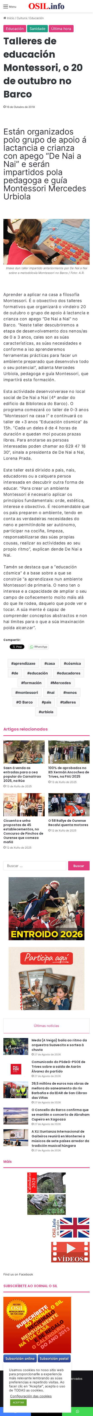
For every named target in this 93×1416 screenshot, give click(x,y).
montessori (28, 692)
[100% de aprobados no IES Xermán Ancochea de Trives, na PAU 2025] (69, 752)
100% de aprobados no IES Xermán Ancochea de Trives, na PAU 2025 (68, 772)
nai (51, 692)
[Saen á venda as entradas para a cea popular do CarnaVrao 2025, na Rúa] (24, 752)
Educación (36, 18)
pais (47, 702)
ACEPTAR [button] (18, 1402)
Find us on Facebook (18, 1274)
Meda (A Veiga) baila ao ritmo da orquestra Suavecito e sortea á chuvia (59, 1045)
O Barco (26, 702)
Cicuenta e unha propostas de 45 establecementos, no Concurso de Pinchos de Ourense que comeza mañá (23, 831)
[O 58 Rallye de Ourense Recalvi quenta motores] (69, 804)
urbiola (47, 712)
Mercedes (62, 683)
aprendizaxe (24, 663)
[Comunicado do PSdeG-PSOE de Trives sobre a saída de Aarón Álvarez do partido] (15, 1068)
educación (39, 673)
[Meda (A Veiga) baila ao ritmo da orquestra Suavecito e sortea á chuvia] (15, 1046)
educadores (69, 673)
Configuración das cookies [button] (31, 1396)
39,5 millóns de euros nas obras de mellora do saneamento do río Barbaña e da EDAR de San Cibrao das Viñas (60, 1090)
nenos (71, 692)
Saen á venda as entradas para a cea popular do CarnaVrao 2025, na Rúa (22, 774)
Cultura (22, 18)
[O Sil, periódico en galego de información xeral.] (46, 6)
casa (51, 663)
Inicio (10, 18)
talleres (69, 702)
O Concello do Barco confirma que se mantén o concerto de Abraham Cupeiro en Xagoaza (61, 1115)
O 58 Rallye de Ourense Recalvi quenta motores (68, 822)
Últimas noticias (46, 1026)
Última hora (61, 28)
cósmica (73, 663)
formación (32, 683)
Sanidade (37, 28)
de (16, 673)
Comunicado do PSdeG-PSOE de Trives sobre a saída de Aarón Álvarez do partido (58, 1067)
